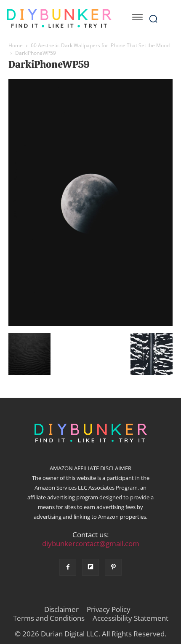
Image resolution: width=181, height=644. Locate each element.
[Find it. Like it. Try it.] (59, 18)
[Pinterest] (113, 567)
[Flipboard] (90, 567)
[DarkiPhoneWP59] (90, 324)
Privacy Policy (108, 609)
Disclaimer (61, 609)
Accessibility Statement (130, 618)
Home (15, 45)
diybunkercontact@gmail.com (90, 543)
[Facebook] (67, 567)
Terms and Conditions (49, 618)
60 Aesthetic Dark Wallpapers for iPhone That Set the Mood (100, 45)
